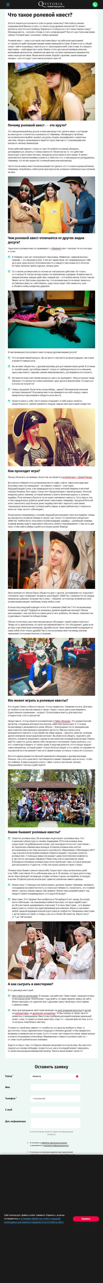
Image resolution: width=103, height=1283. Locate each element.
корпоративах (22, 1013)
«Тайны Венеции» (62, 721)
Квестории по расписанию (25, 996)
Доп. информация (15, 1121)
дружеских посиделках (43, 1013)
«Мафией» (56, 249)
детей (88, 1010)
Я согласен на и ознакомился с (49, 1144)
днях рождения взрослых (70, 1010)
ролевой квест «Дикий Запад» (77, 477)
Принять (86, 1219)
